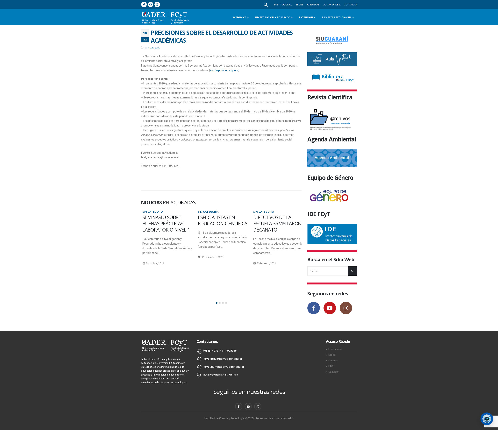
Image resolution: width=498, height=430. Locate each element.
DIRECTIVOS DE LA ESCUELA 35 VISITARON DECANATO (276, 223)
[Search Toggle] (266, 4)
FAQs (331, 366)
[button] (216, 303)
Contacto (350, 4)
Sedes (299, 4)
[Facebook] (144, 4)
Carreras (313, 4)
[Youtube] (150, 4)
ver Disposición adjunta (224, 70)
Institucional (283, 4)
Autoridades (331, 4)
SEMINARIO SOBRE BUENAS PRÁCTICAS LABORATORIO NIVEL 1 (164, 223)
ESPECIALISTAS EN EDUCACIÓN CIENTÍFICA (221, 220)
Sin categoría (152, 47)
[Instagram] (157, 4)
